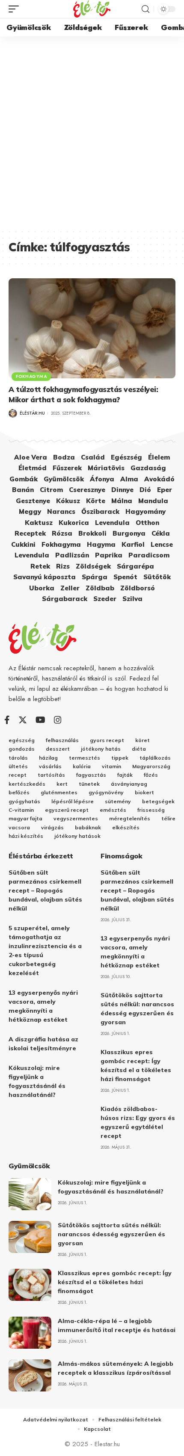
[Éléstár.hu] (92, 9)
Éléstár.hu (32, 413)
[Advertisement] (92, 132)
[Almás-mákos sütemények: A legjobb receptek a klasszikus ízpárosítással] (30, 1375)
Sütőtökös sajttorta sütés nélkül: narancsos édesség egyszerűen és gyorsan (111, 1234)
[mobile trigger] (16, 9)
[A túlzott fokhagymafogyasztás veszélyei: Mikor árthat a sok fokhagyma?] (92, 328)
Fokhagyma (31, 376)
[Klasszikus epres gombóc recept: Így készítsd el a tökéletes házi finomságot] (30, 1285)
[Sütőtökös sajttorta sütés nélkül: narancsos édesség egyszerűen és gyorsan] (30, 1237)
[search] (145, 9)
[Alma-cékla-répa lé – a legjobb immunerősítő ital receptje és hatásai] (30, 1333)
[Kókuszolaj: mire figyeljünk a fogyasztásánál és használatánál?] (30, 1194)
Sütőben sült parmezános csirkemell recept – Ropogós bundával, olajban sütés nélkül (45, 890)
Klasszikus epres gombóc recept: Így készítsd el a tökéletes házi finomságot (115, 1282)
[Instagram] (58, 720)
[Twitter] (22, 720)
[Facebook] (7, 720)
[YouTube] (40, 720)
